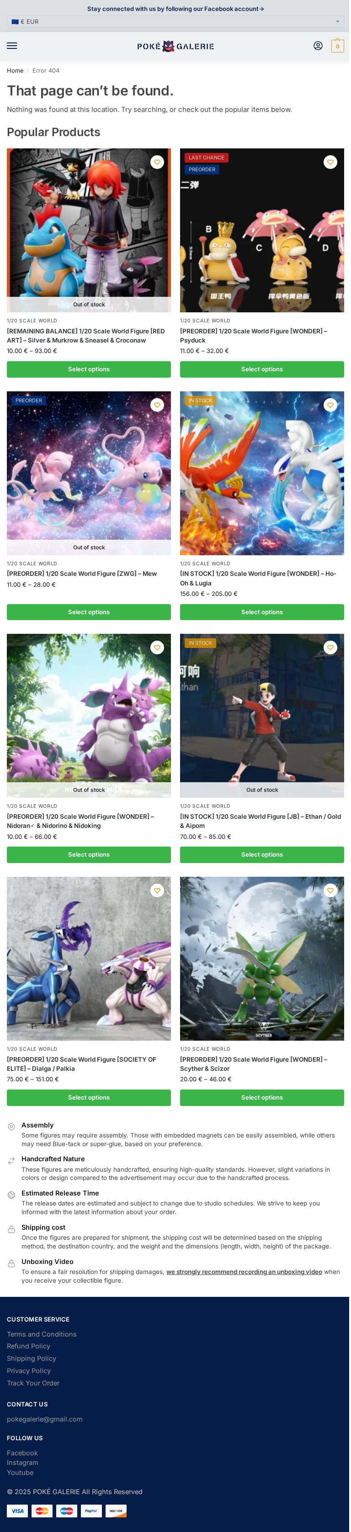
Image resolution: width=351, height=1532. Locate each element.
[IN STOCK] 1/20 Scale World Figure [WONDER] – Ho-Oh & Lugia (258, 578)
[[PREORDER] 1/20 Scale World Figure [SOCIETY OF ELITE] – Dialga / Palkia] (89, 959)
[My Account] (318, 46)
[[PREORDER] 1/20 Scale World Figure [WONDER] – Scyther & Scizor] (262, 959)
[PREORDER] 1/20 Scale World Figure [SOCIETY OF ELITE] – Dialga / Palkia (81, 1064)
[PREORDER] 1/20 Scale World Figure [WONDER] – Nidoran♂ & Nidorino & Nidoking (80, 821)
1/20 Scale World (32, 321)
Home (15, 70)
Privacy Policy (29, 1371)
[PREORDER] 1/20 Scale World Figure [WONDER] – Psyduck (253, 335)
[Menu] (20, 46)
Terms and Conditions (42, 1334)
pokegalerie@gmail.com (45, 1419)
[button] (336, 46)
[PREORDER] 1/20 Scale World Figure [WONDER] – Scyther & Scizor (253, 1064)
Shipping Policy (31, 1358)
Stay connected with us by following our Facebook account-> (175, 8)
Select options (89, 369)
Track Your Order (33, 1383)
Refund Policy (28, 1346)
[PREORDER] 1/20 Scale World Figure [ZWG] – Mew (82, 573)
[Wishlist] (157, 162)
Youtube (20, 1473)
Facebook (22, 1453)
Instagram (22, 1462)
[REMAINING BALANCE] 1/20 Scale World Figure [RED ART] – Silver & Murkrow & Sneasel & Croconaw (86, 335)
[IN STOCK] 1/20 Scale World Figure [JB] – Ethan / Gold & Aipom (260, 821)
